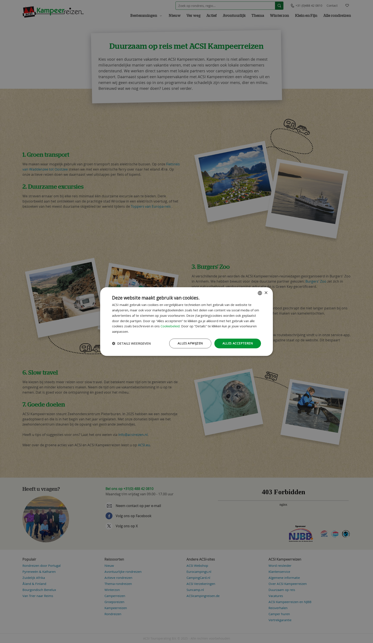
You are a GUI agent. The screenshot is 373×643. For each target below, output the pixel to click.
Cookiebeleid (170, 326)
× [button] (265, 293)
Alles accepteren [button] (238, 343)
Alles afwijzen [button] (190, 343)
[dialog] (186, 321)
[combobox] (260, 293)
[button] (131, 343)
